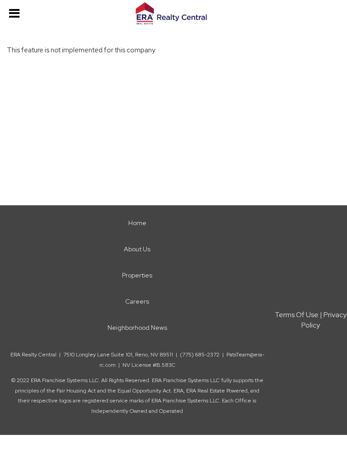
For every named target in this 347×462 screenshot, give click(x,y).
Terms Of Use (297, 314)
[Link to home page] (173, 13)
